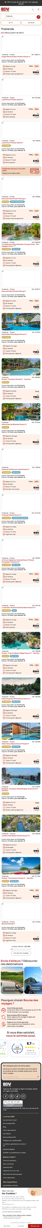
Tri (12, 23)
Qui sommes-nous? (10, 1120)
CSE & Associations (9, 1130)
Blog (4, 1127)
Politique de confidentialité (12, 1141)
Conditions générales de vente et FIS (14, 1145)
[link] (32, 9)
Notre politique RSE (9, 1137)
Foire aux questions (9, 1161)
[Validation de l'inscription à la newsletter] (38, 1077)
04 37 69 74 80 (12, 1102)
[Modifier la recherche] (38, 17)
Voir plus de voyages (21, 953)
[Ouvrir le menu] (38, 9)
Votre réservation (9, 1178)
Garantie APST (8, 1167)
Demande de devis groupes (12, 1174)
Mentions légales (9, 1149)
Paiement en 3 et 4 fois (11, 1171)
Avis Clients (7, 1134)
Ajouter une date (9, 18)
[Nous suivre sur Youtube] (23, 1096)
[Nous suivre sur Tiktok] (17, 1096)
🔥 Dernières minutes (10, 1185)
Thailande (9, 16)
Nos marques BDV (9, 1123)
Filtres (32, 23)
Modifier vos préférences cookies (14, 1153)
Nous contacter (8, 1164)
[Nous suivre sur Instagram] (11, 1096)
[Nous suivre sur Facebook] (5, 1096)
